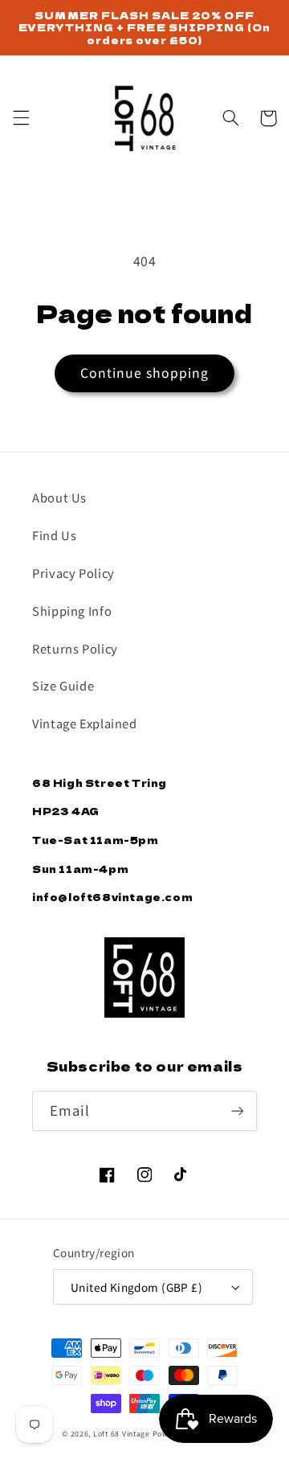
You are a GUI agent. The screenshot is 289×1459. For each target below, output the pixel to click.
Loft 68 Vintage (121, 1433)
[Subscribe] (237, 1110)
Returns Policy (75, 648)
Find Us (54, 535)
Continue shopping (145, 372)
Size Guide (63, 685)
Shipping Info (72, 610)
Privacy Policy (73, 572)
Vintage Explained (84, 723)
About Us (59, 497)
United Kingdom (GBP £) (136, 1287)
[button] (20, 118)
